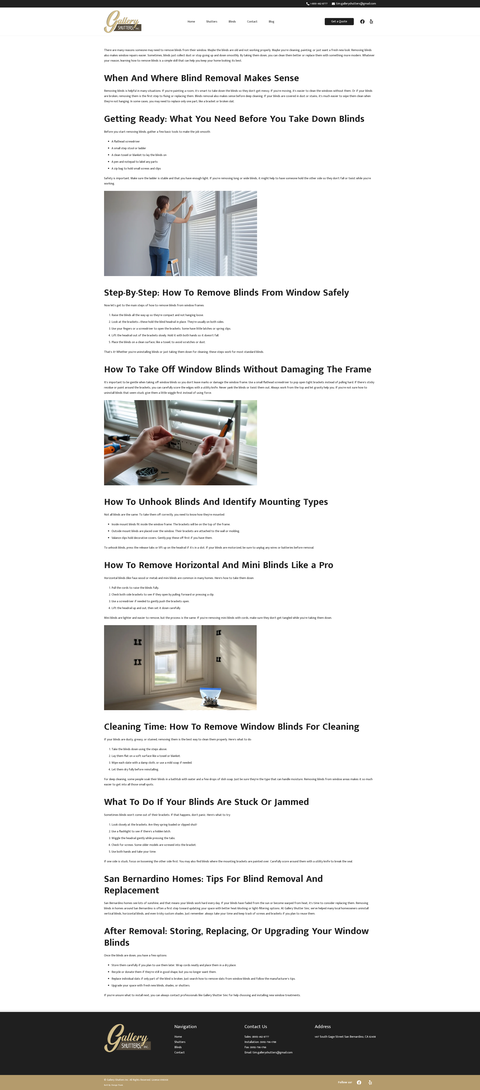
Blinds (178, 1047)
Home (178, 1036)
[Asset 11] (122, 21)
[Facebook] (362, 21)
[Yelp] (371, 21)
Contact (179, 1052)
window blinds (241, 978)
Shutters (179, 1042)
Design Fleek (117, 1085)
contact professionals (184, 995)
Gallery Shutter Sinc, (297, 908)
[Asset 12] (134, 1038)
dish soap (227, 779)
